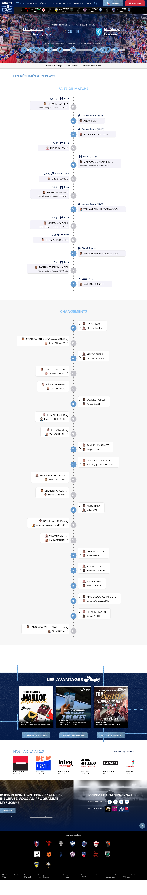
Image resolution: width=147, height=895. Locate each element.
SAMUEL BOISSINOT (98, 445)
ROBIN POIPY (94, 566)
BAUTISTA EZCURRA (54, 521)
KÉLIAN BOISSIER (55, 384)
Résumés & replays (54, 65)
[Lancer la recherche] (95, 3)
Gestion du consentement (112, 876)
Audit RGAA (83, 875)
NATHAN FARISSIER (93, 284)
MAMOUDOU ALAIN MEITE (98, 161)
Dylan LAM (92, 510)
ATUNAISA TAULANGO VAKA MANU (45, 339)
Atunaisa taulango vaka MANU (50, 525)
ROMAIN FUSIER (56, 415)
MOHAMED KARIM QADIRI (53, 267)
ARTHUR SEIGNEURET (98, 460)
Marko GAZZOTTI (56, 494)
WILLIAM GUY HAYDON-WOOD (100, 209)
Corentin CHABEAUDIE (98, 601)
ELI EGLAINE (58, 430)
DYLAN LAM (93, 324)
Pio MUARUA (58, 631)
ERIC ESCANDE (59, 178)
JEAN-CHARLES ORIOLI (52, 475)
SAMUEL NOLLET (96, 399)
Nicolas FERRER (94, 585)
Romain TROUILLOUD (54, 419)
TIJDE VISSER (94, 581)
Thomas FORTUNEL (60, 107)
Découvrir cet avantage (36, 735)
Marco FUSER (93, 555)
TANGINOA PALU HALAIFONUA (48, 627)
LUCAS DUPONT (59, 148)
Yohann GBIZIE (93, 404)
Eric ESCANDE (58, 388)
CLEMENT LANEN (96, 612)
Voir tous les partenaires (124, 751)
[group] (35, 10)
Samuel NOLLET (94, 616)
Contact (96, 874)
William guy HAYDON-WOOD (100, 464)
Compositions (72, 65)
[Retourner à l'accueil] (7, 8)
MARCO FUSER (95, 354)
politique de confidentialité (41, 816)
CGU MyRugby (28, 875)
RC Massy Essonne (112, 31)
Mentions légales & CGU (10, 875)
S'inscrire (8, 810)
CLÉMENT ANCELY (58, 104)
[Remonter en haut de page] (142, 826)
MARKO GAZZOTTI (58, 223)
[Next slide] (143, 10)
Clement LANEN (94, 328)
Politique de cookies (67, 875)
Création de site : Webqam (130, 876)
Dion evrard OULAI (95, 358)
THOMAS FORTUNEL (57, 240)
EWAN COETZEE (96, 551)
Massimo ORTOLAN (100, 165)
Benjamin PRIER (94, 449)
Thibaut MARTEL (57, 373)
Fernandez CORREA (96, 570)
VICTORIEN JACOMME (95, 134)
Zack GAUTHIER (57, 434)
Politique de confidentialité (44, 875)
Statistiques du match (92, 65)
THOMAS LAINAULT (57, 192)
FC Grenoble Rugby (33, 31)
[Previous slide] (136, 10)
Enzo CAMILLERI (57, 479)
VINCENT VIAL (57, 536)
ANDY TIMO (90, 120)
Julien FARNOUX (57, 343)
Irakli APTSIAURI (57, 540)
